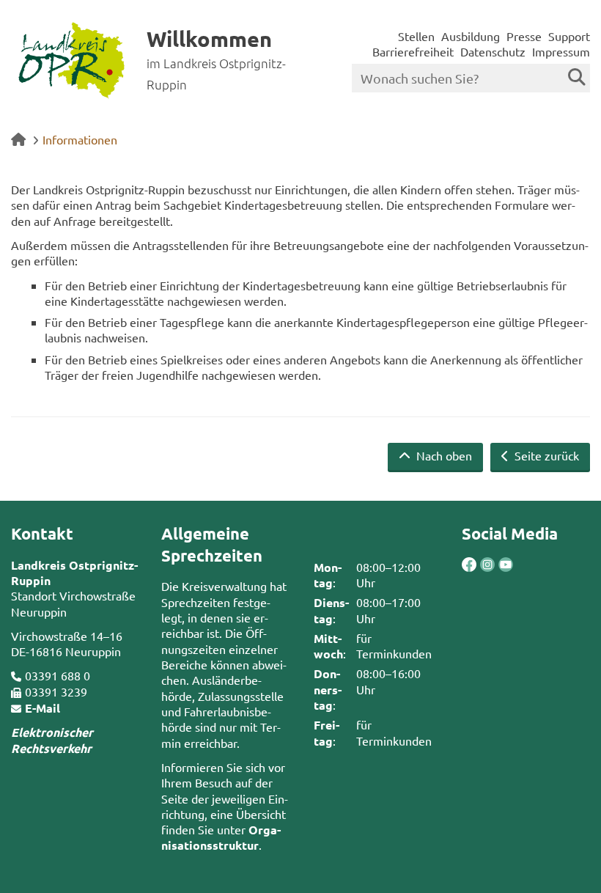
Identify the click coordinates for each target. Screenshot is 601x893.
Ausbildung (470, 36)
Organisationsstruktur (221, 837)
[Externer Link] (469, 566)
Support (569, 36)
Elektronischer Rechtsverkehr (52, 739)
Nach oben (442, 455)
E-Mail (42, 708)
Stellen (416, 36)
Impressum (561, 51)
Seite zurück (545, 455)
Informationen (80, 139)
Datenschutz (493, 51)
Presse (524, 36)
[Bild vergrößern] (478, 564)
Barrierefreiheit (413, 51)
